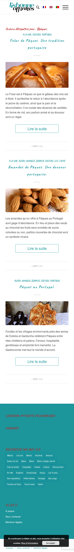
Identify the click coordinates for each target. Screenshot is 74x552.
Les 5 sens (59, 160)
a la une (27, 34)
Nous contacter (13, 516)
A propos (10, 511)
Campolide (26, 466)
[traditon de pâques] (37, 200)
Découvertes (58, 466)
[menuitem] (36, 7)
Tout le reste (29, 484)
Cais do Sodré (13, 466)
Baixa (23, 461)
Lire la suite (37, 128)
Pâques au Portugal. (37, 286)
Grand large (31, 472)
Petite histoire (29, 478)
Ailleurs (10, 455)
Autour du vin (12, 461)
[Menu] (63, 7)
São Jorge (52, 478)
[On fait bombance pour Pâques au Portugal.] (37, 313)
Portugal (47, 34)
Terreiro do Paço (14, 484)
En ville (10, 472)
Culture (36, 34)
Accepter (50, 543)
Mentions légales (14, 522)
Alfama (29, 455)
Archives (39, 455)
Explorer (19, 472)
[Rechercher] (36, 7)
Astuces (49, 455)
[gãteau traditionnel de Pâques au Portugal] (37, 75)
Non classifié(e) (13, 478)
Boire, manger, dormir (31, 160)
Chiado (37, 466)
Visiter (40, 484)
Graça (42, 472)
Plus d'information (29, 543)
